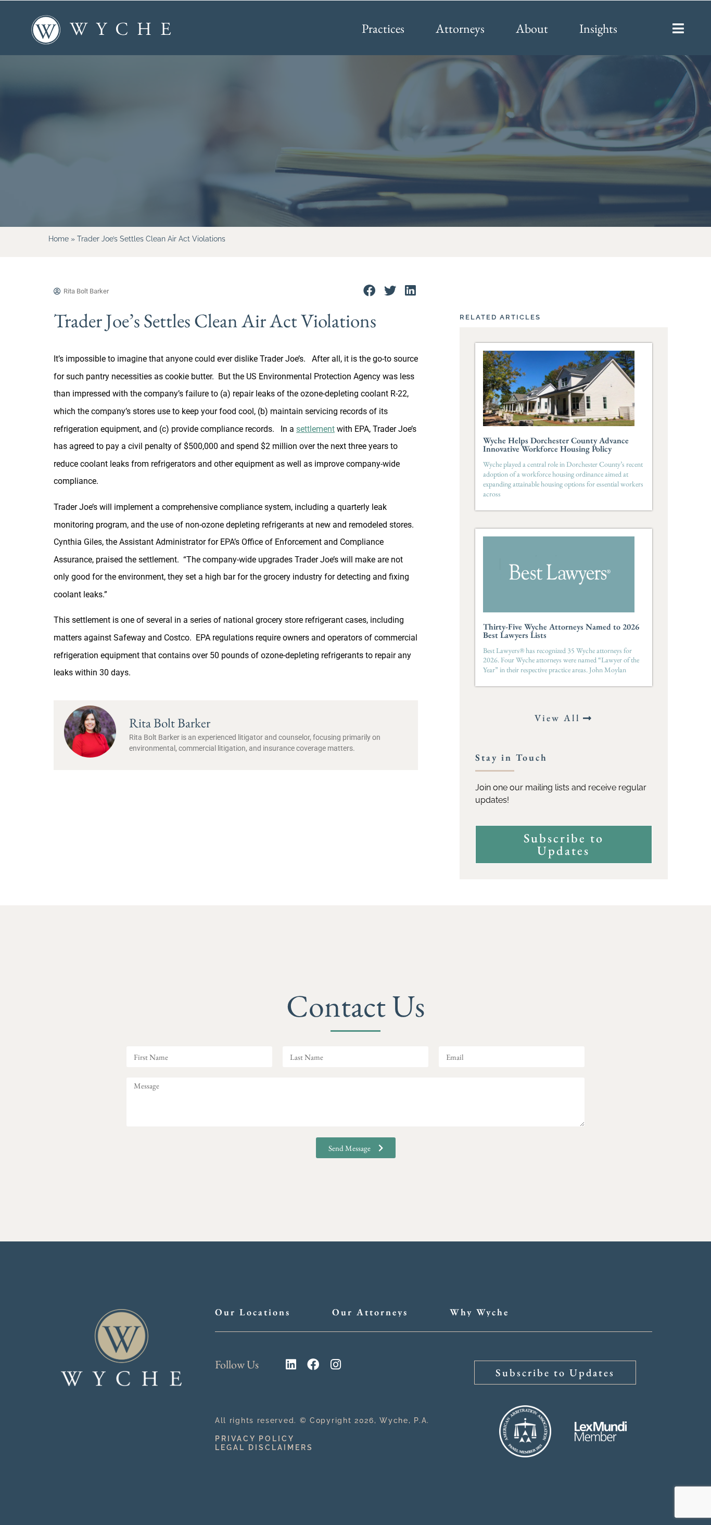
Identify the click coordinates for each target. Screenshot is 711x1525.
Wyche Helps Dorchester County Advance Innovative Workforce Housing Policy (556, 444)
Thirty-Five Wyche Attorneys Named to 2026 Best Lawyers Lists (561, 630)
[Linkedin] (291, 1364)
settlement (315, 429)
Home (58, 239)
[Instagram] (335, 1364)
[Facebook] (313, 1364)
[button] (369, 290)
